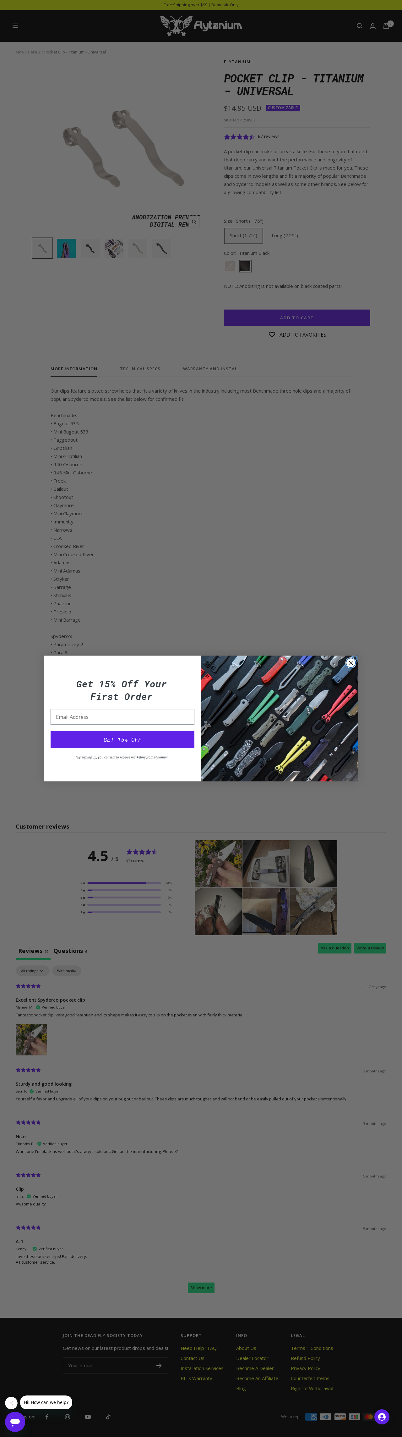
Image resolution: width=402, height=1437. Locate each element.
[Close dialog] (351, 663)
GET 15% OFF (123, 739)
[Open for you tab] (381, 1416)
